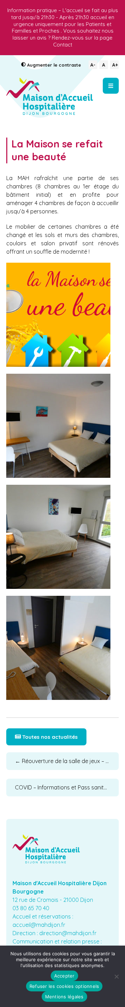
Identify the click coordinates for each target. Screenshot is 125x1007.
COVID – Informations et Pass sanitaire (67, 787)
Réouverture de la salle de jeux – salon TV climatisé (67, 761)
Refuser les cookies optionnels (64, 986)
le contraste (54, 65)
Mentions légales (64, 996)
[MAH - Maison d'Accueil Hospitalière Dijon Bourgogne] (49, 96)
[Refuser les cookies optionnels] (116, 976)
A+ (115, 65)
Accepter (64, 976)
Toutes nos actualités (49, 737)
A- (92, 65)
